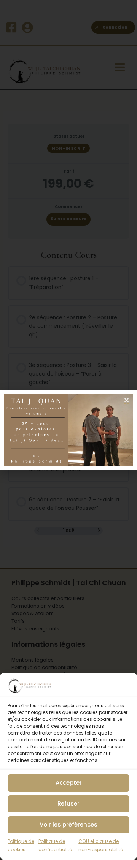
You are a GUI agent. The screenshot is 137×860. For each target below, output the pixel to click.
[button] (126, 400)
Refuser (68, 804)
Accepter (69, 783)
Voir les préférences (68, 824)
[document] (68, 430)
